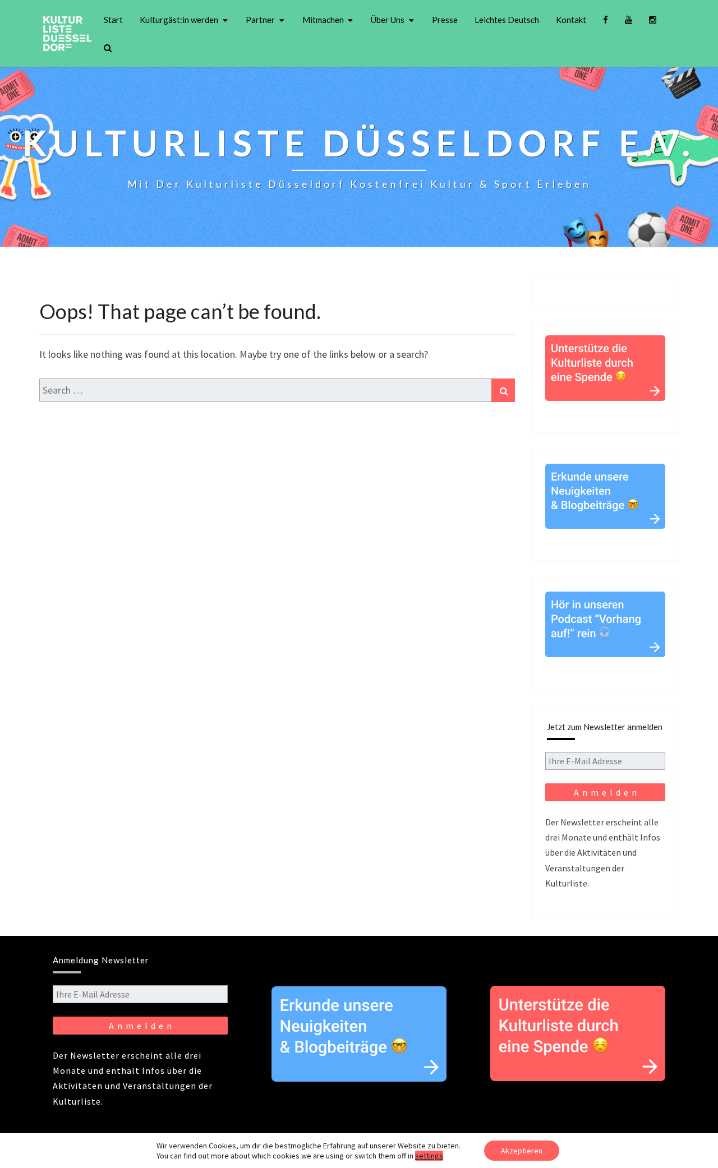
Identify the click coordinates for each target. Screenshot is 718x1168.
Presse (445, 20)
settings (429, 1156)
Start (113, 20)
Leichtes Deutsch (507, 20)
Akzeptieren (521, 1151)
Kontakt (571, 20)
